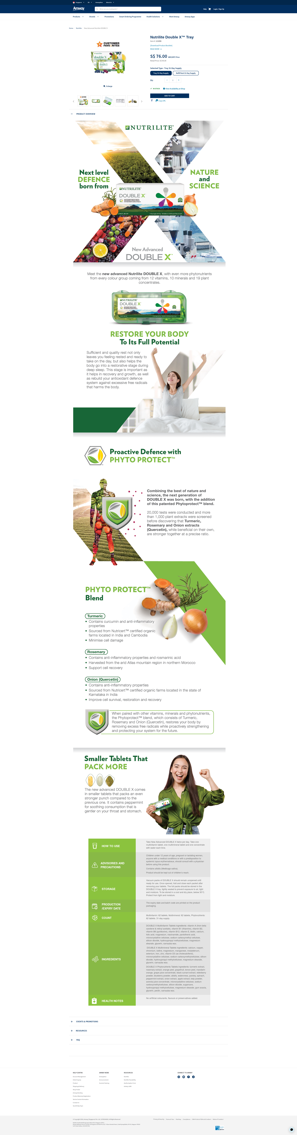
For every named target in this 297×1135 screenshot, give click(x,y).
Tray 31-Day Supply (161, 73)
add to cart (169, 96)
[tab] (148, 113)
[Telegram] (193, 1077)
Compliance (186, 1119)
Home (71, 28)
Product (75, 1083)
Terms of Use (170, 1119)
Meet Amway (174, 16)
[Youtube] (183, 1077)
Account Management (79, 1076)
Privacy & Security (158, 1119)
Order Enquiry (77, 1080)
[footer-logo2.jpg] (219, 1128)
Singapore (79, 2)
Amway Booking (77, 1093)
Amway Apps (190, 16)
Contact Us (76, 1102)
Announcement (103, 1080)
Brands (92, 16)
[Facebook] (188, 1077)
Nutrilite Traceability (130, 1080)
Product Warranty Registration (82, 1096)
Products (76, 16)
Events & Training (104, 1083)
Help (205, 9)
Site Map (178, 1119)
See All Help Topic (78, 1106)
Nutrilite (79, 28)
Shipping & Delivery (78, 1086)
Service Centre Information (81, 1099)
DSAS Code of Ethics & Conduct (201, 1119)
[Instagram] (179, 1077)
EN (88, 2)
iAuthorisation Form (130, 1083)
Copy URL (162, 101)
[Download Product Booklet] (161, 45)
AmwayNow (99, 2)
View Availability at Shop (175, 88)
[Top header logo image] (79, 9)
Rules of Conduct (218, 1119)
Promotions (109, 16)
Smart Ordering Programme (130, 16)
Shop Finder (76, 1089)
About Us (109, 2)
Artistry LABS (127, 1086)
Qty (151, 80)
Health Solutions (153, 16)
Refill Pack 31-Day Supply (186, 73)
